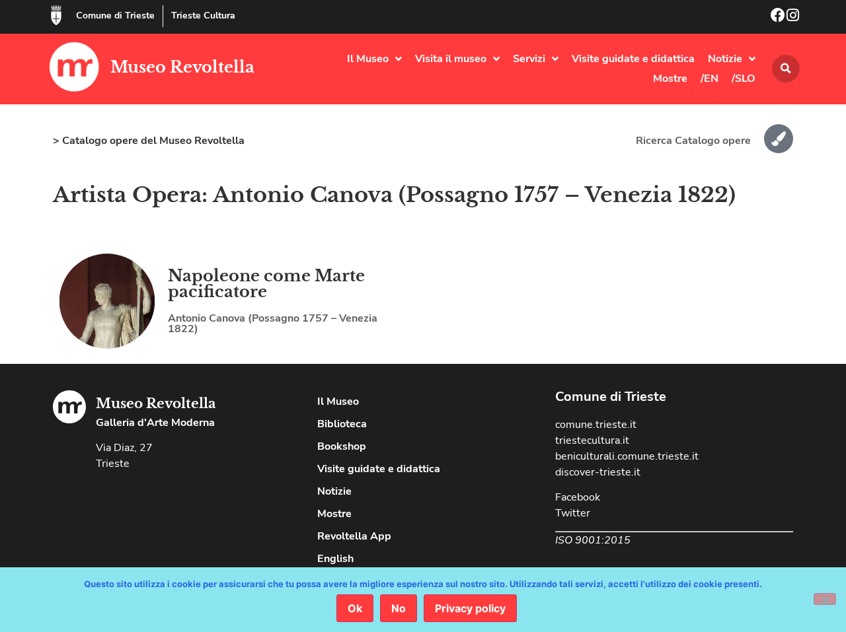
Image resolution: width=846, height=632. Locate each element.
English (335, 558)
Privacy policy (470, 608)
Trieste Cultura (203, 15)
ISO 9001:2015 (593, 540)
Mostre (670, 78)
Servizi (529, 59)
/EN (709, 78)
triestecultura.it (592, 440)
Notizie (725, 59)
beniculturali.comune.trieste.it (627, 456)
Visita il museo (450, 59)
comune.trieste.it (595, 424)
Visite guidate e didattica (633, 59)
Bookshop (341, 446)
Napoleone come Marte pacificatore (266, 283)
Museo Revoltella (182, 67)
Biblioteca (342, 424)
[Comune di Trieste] (56, 15)
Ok (355, 608)
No (398, 608)
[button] (786, 69)
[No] (825, 599)
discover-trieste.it (597, 472)
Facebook (577, 497)
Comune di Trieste (115, 15)
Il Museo (368, 59)
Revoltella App (354, 536)
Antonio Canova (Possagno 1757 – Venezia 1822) (272, 323)
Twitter (572, 513)
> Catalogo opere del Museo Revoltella (149, 140)
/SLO (743, 78)
